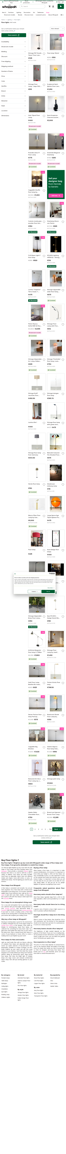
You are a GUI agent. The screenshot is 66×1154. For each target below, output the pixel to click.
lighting (26, 871)
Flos (44, 951)
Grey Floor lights (38, 990)
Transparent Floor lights (40, 996)
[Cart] (49, 6)
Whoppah (4, 871)
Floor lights (17, 19)
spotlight (3, 910)
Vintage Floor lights (23, 992)
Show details (50, 587)
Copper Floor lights (39, 983)
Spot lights (4, 992)
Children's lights (5, 997)
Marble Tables (54, 986)
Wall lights (4, 983)
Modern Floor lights (23, 995)
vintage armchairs (27, 910)
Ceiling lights (4, 986)
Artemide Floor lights (23, 978)
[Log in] (53, 6)
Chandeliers (4, 989)
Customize (34, 591)
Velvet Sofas (53, 983)
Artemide (6, 898)
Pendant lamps (5, 978)
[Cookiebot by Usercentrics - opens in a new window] (50, 573)
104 (50, 829)
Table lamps (4, 980)
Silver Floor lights (39, 993)
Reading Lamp (5, 994)
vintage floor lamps (7, 925)
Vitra (51, 980)
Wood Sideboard (55, 978)
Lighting (9, 19)
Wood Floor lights (39, 978)
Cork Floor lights (38, 980)
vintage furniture (10, 908)
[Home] (9, 6)
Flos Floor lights (22, 985)
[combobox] (33, 6)
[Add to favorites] (44, 54)
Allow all (48, 591)
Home (3, 19)
